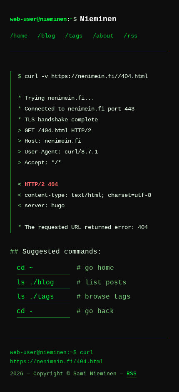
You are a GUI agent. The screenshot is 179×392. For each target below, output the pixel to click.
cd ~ (25, 268)
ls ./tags (35, 297)
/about (103, 36)
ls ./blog (35, 282)
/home (18, 36)
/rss (131, 36)
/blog (46, 36)
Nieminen (98, 19)
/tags (73, 36)
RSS (132, 374)
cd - (25, 311)
